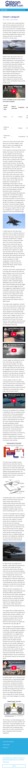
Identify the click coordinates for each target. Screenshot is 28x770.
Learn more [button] (6, 762)
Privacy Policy (6, 744)
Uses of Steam (14, 19)
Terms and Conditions (8, 741)
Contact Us (5, 747)
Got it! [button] (14, 766)
